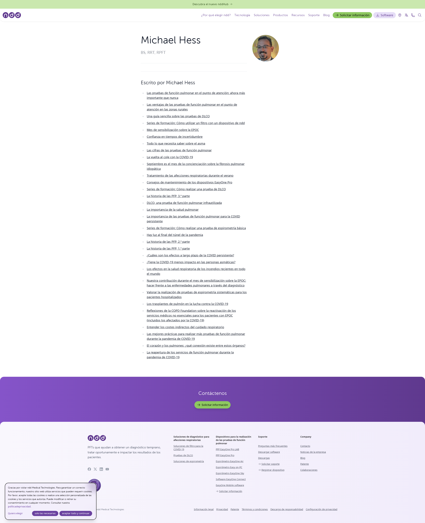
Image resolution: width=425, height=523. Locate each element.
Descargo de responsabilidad (286, 509)
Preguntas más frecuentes (273, 446)
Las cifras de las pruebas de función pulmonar (179, 150)
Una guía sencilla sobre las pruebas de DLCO (178, 116)
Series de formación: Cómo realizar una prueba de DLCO (186, 189)
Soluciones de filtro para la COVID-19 (188, 447)
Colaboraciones (308, 469)
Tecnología (242, 15)
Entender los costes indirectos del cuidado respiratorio (185, 327)
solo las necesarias (45, 513)
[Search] (419, 15)
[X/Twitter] (95, 469)
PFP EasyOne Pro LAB (227, 449)
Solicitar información (354, 15)
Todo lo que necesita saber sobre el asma (176, 143)
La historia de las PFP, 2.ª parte (168, 242)
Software (387, 15)
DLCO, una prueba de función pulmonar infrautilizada (184, 203)
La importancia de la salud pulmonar (173, 210)
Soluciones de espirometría (188, 461)
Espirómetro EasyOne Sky (230, 473)
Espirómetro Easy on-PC (229, 467)
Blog (326, 15)
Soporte (314, 15)
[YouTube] (107, 469)
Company (305, 436)
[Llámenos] (413, 15)
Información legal (204, 509)
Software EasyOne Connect (231, 479)
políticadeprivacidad (19, 506)
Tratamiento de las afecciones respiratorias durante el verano (190, 175)
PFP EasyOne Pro (225, 455)
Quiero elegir (15, 513)
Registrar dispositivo (272, 469)
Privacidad (222, 509)
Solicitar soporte (270, 463)
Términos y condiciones (255, 509)
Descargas (264, 458)
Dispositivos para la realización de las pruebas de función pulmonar (233, 440)
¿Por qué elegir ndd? (216, 15)
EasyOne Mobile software (230, 485)
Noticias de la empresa (313, 452)
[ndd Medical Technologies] (127, 438)
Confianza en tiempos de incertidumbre (175, 137)
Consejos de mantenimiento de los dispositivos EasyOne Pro (189, 182)
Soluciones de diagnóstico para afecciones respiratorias (191, 438)
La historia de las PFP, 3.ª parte (168, 196)
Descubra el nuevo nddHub (211, 4)
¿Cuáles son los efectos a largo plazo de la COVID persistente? (190, 255)
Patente (304, 463)
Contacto (305, 446)
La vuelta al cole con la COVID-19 (170, 157)
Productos (280, 15)
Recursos (298, 15)
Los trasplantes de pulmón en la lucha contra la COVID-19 (187, 304)
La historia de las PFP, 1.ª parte (168, 248)
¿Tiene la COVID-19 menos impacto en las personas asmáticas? (191, 262)
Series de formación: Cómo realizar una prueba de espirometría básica (196, 228)
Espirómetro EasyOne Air (230, 461)
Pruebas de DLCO (183, 455)
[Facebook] (89, 469)
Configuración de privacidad (321, 509)
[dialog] (50, 501)
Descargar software (269, 452)
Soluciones (262, 15)
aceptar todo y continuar (75, 513)
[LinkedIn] (101, 469)
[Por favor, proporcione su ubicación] (399, 15)
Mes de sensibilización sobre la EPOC (173, 130)
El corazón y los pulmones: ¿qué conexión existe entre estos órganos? (196, 346)
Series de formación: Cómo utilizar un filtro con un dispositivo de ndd (196, 123)
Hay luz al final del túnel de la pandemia (175, 235)
